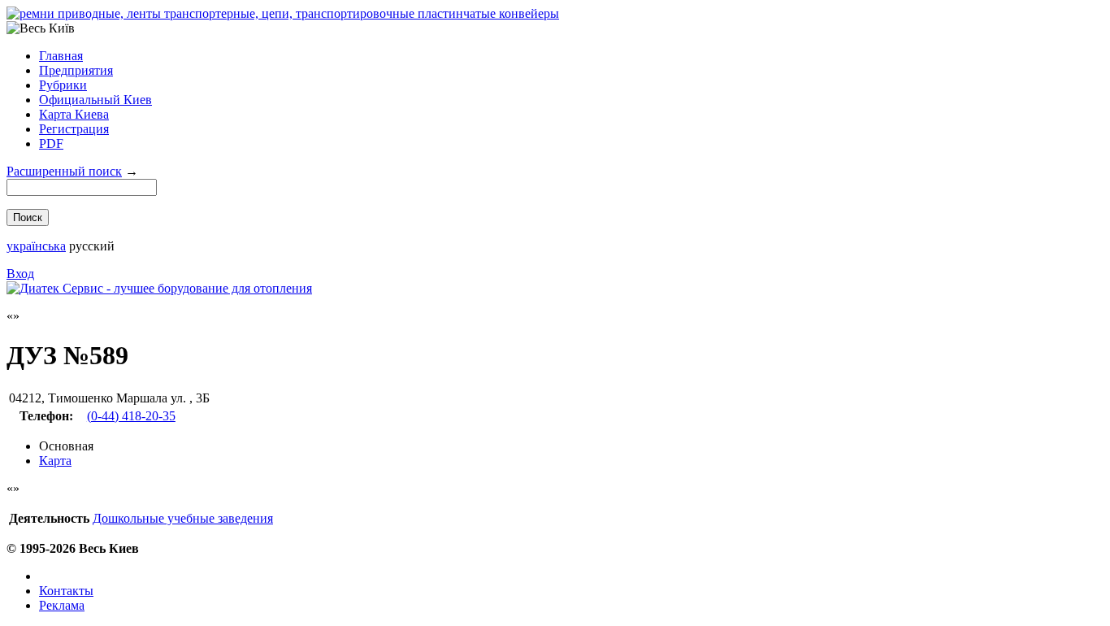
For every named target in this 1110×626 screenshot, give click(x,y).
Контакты (66, 591)
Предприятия (76, 70)
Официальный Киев (95, 100)
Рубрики (63, 85)
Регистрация (74, 129)
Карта (55, 460)
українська (36, 246)
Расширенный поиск (64, 171)
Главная (61, 56)
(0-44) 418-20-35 (131, 416)
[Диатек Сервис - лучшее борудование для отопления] (159, 288)
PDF (51, 143)
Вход (20, 273)
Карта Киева (74, 114)
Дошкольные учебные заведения (183, 518)
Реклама (62, 605)
